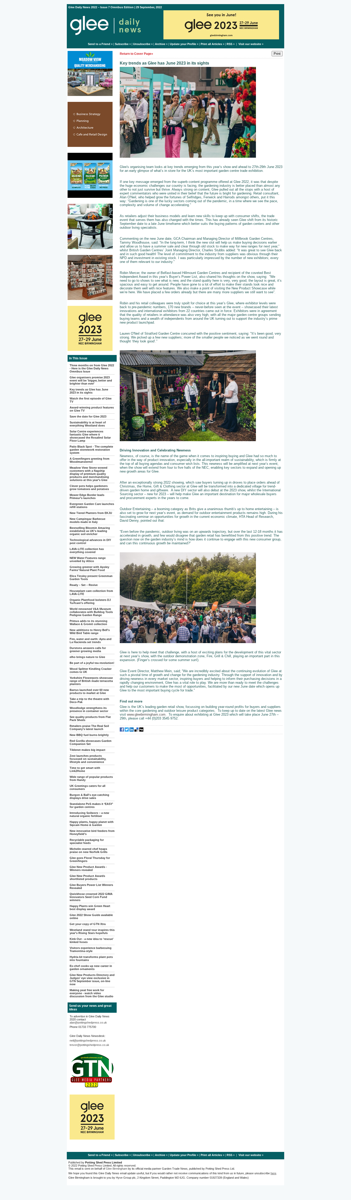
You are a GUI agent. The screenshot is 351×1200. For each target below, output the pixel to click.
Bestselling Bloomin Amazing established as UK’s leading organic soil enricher (90, 531)
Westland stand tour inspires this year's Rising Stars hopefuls (92, 931)
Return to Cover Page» (136, 54)
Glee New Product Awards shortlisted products (87, 877)
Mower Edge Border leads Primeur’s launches (87, 496)
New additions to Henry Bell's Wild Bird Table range (90, 631)
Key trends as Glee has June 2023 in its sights (89, 391)
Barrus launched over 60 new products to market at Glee (89, 691)
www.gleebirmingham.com (146, 714)
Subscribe (121, 44)
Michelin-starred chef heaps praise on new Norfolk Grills (88, 850)
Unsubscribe (141, 44)
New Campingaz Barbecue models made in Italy (87, 520)
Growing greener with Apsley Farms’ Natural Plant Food (89, 568)
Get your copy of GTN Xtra (88, 924)
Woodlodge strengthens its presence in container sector (89, 709)
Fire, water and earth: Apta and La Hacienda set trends (91, 640)
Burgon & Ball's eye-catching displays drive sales (89, 796)
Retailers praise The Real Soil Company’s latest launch (89, 727)
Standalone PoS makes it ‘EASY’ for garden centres (91, 805)
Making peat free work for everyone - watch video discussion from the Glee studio (91, 993)
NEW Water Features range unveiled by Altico (88, 559)
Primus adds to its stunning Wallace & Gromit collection (88, 622)
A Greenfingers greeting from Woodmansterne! (89, 460)
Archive (160, 44)
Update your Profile (183, 44)
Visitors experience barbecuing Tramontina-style (91, 949)
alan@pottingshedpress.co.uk (88, 1022)
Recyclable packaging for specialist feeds (87, 841)
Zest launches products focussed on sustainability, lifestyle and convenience (88, 758)
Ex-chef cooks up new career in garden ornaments (91, 967)
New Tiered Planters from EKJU (91, 512)
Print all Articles (211, 44)
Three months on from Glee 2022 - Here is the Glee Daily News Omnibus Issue (92, 368)
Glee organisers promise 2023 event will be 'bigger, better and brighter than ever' (91, 380)
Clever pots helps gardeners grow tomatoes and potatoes (89, 487)
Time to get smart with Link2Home (85, 769)
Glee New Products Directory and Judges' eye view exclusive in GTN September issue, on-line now (92, 979)
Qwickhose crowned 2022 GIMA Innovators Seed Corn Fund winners (91, 897)
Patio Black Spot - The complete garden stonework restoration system (91, 449)
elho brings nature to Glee (87, 657)
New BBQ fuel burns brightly (89, 734)
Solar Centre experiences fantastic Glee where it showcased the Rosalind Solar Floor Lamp (90, 436)
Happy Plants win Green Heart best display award (90, 907)
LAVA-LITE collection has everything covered (87, 550)
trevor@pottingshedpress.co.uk (89, 1044)
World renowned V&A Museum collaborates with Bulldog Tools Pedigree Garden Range (91, 612)
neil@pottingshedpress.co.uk (88, 1040)
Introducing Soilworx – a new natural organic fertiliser (89, 814)
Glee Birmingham (116, 1168)
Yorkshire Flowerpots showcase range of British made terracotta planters (91, 681)
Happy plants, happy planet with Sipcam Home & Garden (92, 823)
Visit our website (249, 44)
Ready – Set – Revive (84, 584)
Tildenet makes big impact (87, 749)
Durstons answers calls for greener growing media (88, 649)
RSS (229, 44)
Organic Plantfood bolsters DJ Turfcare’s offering (90, 601)
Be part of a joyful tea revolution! (92, 662)
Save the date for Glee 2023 (88, 416)
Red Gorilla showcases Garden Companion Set (91, 742)
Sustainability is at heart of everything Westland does (88, 424)
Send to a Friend (99, 44)
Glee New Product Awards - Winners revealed (88, 868)
